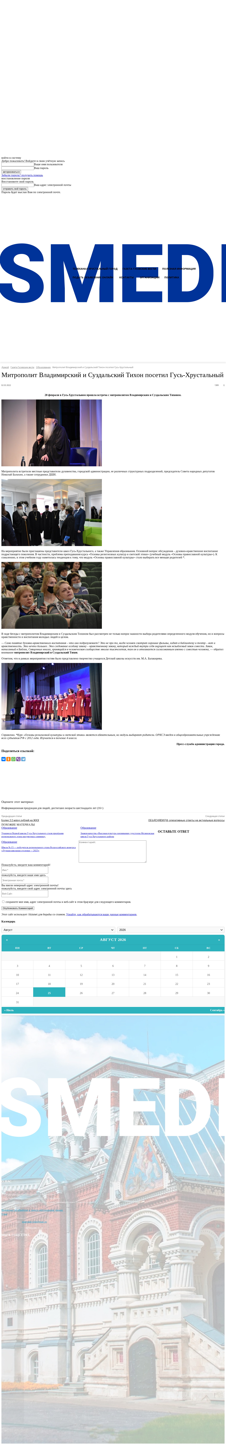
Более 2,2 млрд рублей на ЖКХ (20, 820)
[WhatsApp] (13, 759)
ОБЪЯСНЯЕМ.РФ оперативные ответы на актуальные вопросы (186, 820)
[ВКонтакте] (3, 759)
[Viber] (18, 759)
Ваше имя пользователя (48, 164)
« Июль (9, 1010)
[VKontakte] (215, 197)
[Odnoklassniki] (222, 197)
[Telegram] (23, 759)
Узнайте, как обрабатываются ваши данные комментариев (101, 914)
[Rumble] (209, 197)
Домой (5, 367)
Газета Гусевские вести (22, 367)
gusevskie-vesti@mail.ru (34, 1221)
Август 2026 (113, 939)
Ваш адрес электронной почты (52, 184)
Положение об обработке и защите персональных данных (32, 1210)
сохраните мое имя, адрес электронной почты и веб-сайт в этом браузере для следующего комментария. (68, 901)
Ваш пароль (41, 167)
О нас (4, 1214)
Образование (43, 367)
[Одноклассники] (8, 759)
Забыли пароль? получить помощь (22, 175)
